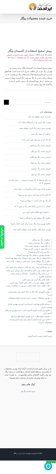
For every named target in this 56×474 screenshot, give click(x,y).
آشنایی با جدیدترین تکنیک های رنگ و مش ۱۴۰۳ (32, 206)
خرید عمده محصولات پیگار (42, 60)
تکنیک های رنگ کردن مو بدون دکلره (36, 280)
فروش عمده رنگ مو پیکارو (40, 157)
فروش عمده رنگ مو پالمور (40, 145)
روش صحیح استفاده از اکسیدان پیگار (30, 50)
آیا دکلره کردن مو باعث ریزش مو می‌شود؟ (34, 195)
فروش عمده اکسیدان (20, 55)
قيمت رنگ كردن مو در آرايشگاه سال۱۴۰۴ (34, 122)
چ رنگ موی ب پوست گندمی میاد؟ (37, 249)
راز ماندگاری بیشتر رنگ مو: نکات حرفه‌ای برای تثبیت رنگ (28, 267)
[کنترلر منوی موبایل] (5, 4)
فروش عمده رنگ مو (31, 57)
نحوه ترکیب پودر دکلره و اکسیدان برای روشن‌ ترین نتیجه (28, 270)
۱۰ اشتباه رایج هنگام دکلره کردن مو (37, 212)
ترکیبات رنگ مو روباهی (41, 240)
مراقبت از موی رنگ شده (41, 134)
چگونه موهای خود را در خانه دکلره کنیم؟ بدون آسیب (30, 283)
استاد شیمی (21, 453)
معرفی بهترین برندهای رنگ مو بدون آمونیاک (33, 255)
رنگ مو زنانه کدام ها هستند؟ (39, 252)
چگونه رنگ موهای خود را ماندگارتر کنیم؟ (35, 218)
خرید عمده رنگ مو (28, 391)
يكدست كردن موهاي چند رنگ (39, 117)
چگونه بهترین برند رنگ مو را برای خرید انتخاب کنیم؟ (31, 224)
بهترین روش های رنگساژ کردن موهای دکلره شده (32, 229)
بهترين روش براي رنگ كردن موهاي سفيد (35, 128)
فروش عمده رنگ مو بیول (41, 174)
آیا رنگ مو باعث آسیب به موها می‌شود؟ (35, 201)
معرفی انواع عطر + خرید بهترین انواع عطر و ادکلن (30, 316)
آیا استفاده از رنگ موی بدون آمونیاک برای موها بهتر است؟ (27, 258)
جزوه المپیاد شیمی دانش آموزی (40, 336)
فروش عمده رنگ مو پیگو (41, 151)
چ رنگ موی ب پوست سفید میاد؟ (37, 246)
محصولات (20, 57)
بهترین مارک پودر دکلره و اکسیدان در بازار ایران (32, 189)
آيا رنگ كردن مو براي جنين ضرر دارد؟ (36, 140)
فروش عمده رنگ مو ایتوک (40, 163)
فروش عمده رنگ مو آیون (41, 169)
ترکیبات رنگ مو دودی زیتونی (39, 243)
